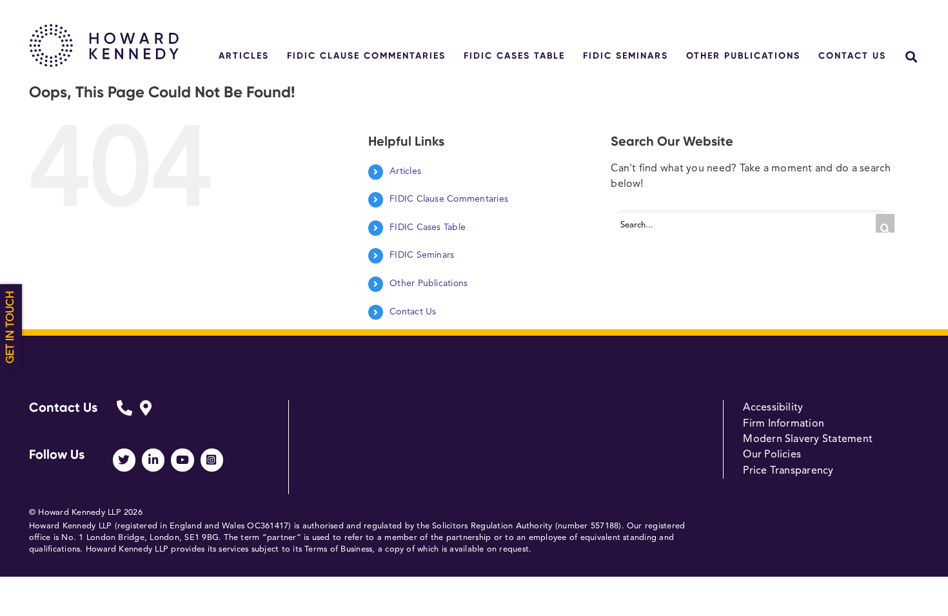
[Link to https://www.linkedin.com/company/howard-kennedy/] (153, 459)
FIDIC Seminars (422, 255)
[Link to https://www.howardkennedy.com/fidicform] (124, 417)
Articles (405, 171)
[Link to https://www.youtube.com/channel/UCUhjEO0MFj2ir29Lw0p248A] (182, 459)
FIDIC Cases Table (428, 227)
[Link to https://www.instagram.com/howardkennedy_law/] (212, 459)
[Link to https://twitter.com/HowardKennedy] (124, 459)
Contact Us (413, 311)
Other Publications (429, 283)
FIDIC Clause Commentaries (449, 199)
